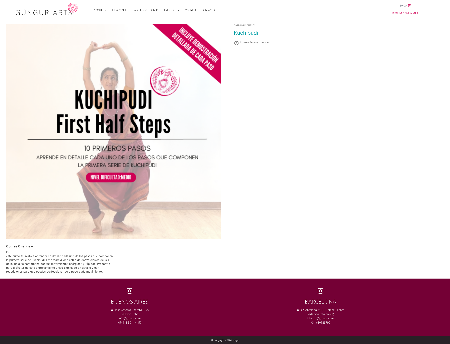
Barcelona (140, 10)
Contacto (208, 10)
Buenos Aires (119, 10)
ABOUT (98, 10)
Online (155, 10)
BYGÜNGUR (190, 10)
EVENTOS (169, 10)
